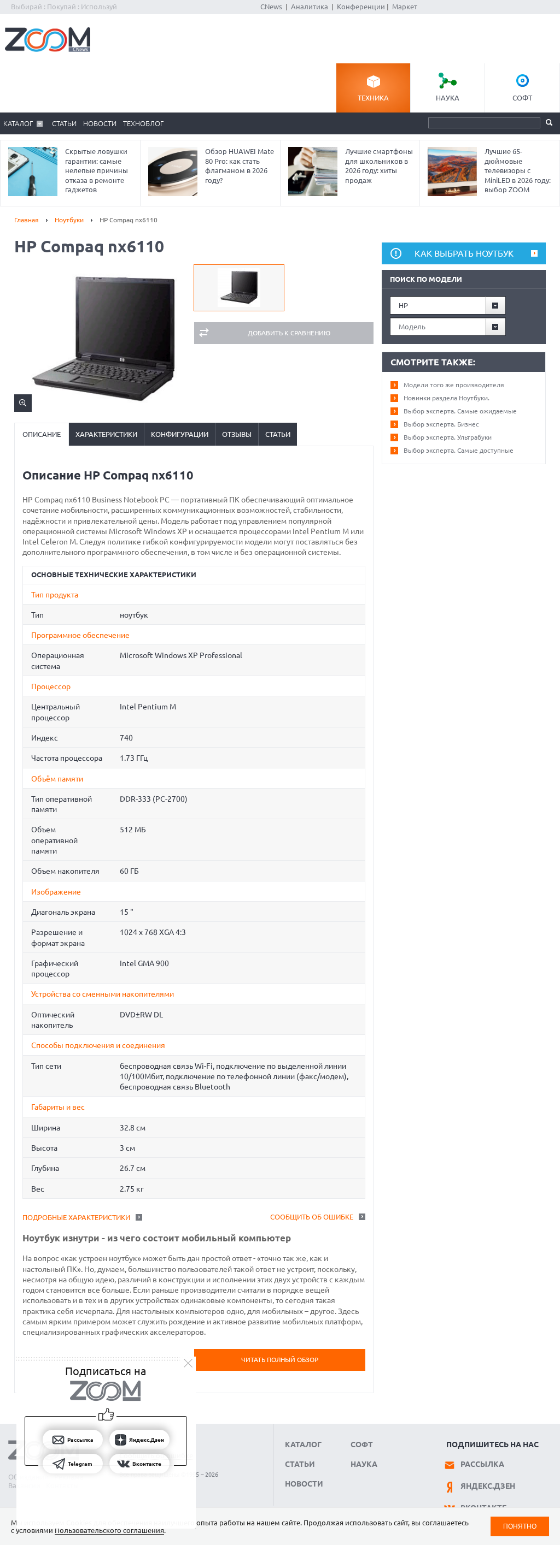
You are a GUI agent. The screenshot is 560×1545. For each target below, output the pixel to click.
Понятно (519, 1526)
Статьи (64, 123)
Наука (447, 98)
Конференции (361, 6)
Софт (522, 98)
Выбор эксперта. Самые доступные (459, 450)
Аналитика (309, 6)
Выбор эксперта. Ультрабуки (448, 437)
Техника (373, 98)
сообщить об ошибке (311, 1217)
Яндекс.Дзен (487, 1486)
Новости (99, 123)
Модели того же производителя (454, 384)
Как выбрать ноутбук (464, 253)
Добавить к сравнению (289, 332)
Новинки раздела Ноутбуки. (446, 397)
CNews (271, 6)
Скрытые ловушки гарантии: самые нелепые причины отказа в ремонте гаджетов (96, 170)
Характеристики (106, 434)
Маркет (404, 6)
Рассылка (482, 1464)
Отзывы (237, 434)
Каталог (18, 123)
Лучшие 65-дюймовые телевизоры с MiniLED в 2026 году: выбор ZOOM (518, 170)
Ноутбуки (69, 219)
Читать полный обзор (279, 1359)
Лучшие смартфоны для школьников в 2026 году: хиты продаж (379, 165)
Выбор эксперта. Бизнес (441, 424)
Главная (26, 219)
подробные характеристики (76, 1217)
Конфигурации (179, 434)
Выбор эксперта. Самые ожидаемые (460, 411)
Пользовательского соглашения (109, 1530)
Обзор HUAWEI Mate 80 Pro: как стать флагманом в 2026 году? (239, 165)
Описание (41, 434)
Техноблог (143, 123)
